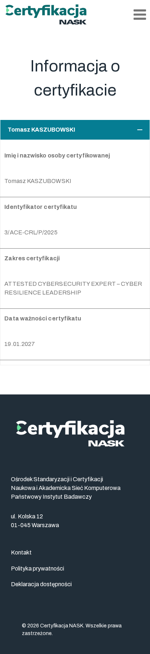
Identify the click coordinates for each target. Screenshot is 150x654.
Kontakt (21, 552)
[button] (75, 130)
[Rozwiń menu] (139, 14)
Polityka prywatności (37, 568)
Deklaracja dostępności (41, 584)
